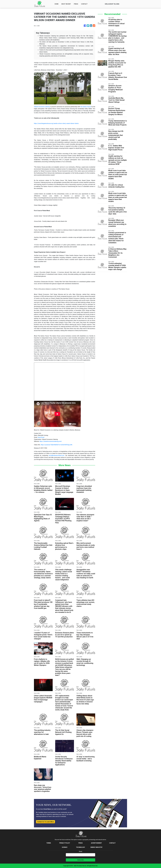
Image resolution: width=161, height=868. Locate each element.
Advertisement (96, 843)
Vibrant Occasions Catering (42, 106)
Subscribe (80, 860)
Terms (48, 843)
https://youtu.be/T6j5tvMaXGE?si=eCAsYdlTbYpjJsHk (56, 445)
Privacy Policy (64, 843)
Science (64, 847)
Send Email (41, 437)
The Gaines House (85, 106)
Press (80, 843)
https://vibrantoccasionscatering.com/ (50, 441)
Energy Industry (96, 847)
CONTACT (84, 4)
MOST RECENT (66, 4)
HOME (56, 4)
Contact (112, 843)
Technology (80, 847)
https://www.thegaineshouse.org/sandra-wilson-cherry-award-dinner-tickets (56, 123)
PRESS (76, 4)
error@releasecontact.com (56, 455)
